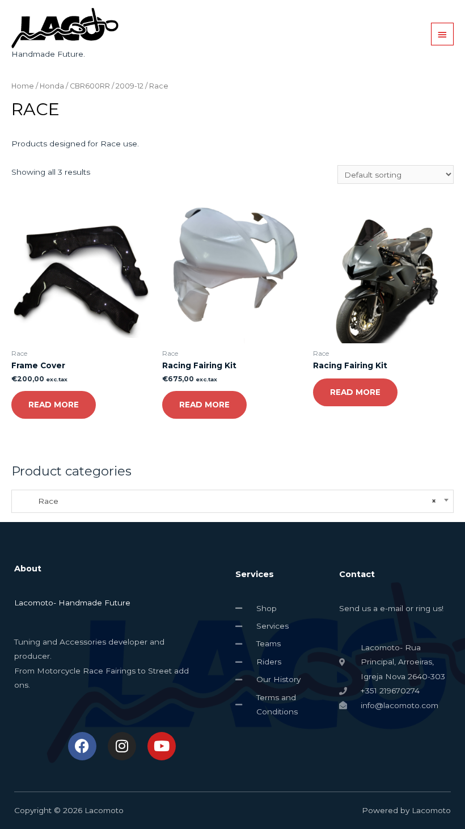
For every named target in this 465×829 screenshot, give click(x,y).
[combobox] (232, 501)
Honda (52, 86)
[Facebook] (82, 746)
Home (22, 86)
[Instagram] (122, 746)
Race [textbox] (227, 501)
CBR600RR (90, 86)
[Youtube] (161, 746)
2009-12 (129, 86)
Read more (53, 404)
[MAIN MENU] (442, 34)
